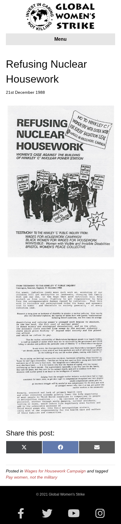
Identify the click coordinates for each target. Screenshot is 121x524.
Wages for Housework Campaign (55, 471)
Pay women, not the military (31, 477)
